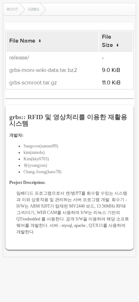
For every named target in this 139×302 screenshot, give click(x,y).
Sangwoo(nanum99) (41, 145)
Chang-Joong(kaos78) (42, 171)
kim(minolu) (34, 152)
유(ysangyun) (35, 165)
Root (12, 9)
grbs (33, 9)
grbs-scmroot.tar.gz (33, 82)
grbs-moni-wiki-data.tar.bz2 (43, 70)
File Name (22, 40)
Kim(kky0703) (36, 158)
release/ (19, 57)
